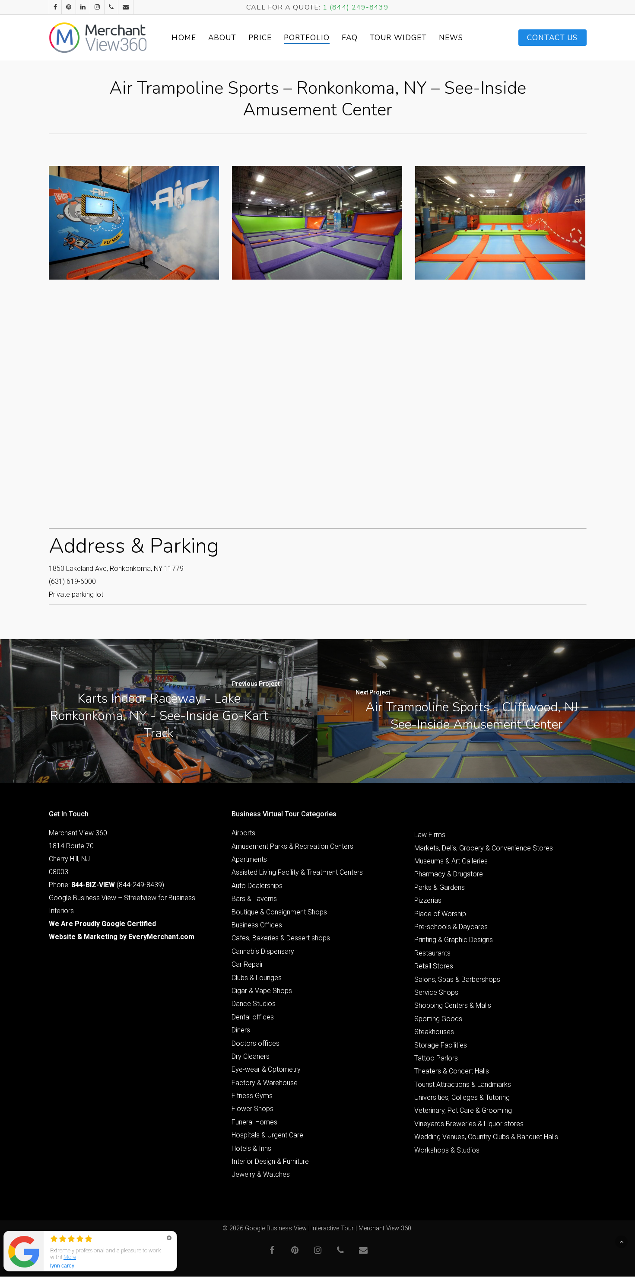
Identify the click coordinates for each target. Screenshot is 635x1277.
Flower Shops (252, 1109)
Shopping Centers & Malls (452, 1005)
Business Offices (257, 925)
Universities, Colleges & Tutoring (462, 1097)
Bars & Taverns (254, 899)
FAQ (350, 37)
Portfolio (307, 37)
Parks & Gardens (439, 887)
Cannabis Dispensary (263, 951)
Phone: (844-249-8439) (106, 885)
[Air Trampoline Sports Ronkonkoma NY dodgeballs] (500, 223)
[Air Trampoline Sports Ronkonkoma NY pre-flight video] (134, 223)
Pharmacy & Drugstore (448, 874)
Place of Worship (440, 914)
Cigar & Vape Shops (262, 991)
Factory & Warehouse (265, 1083)
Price (260, 37)
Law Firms (429, 835)
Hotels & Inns (251, 1148)
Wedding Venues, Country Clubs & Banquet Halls (486, 1137)
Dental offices (253, 1017)
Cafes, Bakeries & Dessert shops (281, 938)
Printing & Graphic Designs (453, 940)
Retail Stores (433, 966)
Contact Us (552, 37)
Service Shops (436, 992)
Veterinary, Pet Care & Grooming (463, 1110)
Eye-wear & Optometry (266, 1069)
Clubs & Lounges (257, 978)
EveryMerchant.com (161, 937)
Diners (241, 1030)
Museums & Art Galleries (451, 861)
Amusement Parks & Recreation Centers (292, 846)
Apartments (249, 859)
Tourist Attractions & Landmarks (462, 1084)
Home (183, 37)
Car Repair (247, 964)
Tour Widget (398, 37)
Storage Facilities (440, 1045)
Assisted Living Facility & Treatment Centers (297, 872)
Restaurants (432, 953)
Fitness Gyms (252, 1096)
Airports (243, 833)
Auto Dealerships (257, 886)
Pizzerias (427, 900)
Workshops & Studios (446, 1150)
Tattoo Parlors (436, 1058)
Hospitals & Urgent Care (267, 1135)
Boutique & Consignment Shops (279, 912)
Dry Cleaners (251, 1056)
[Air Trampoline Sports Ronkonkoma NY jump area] (317, 223)
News (451, 37)
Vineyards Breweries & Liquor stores (469, 1124)
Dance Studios (254, 1004)
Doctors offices (255, 1043)
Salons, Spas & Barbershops (457, 979)
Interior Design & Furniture (270, 1161)
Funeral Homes (254, 1122)
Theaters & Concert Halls (451, 1071)
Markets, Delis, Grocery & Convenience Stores (483, 848)
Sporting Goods (438, 1019)
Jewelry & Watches (261, 1174)
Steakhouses (434, 1032)
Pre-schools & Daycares (451, 927)
